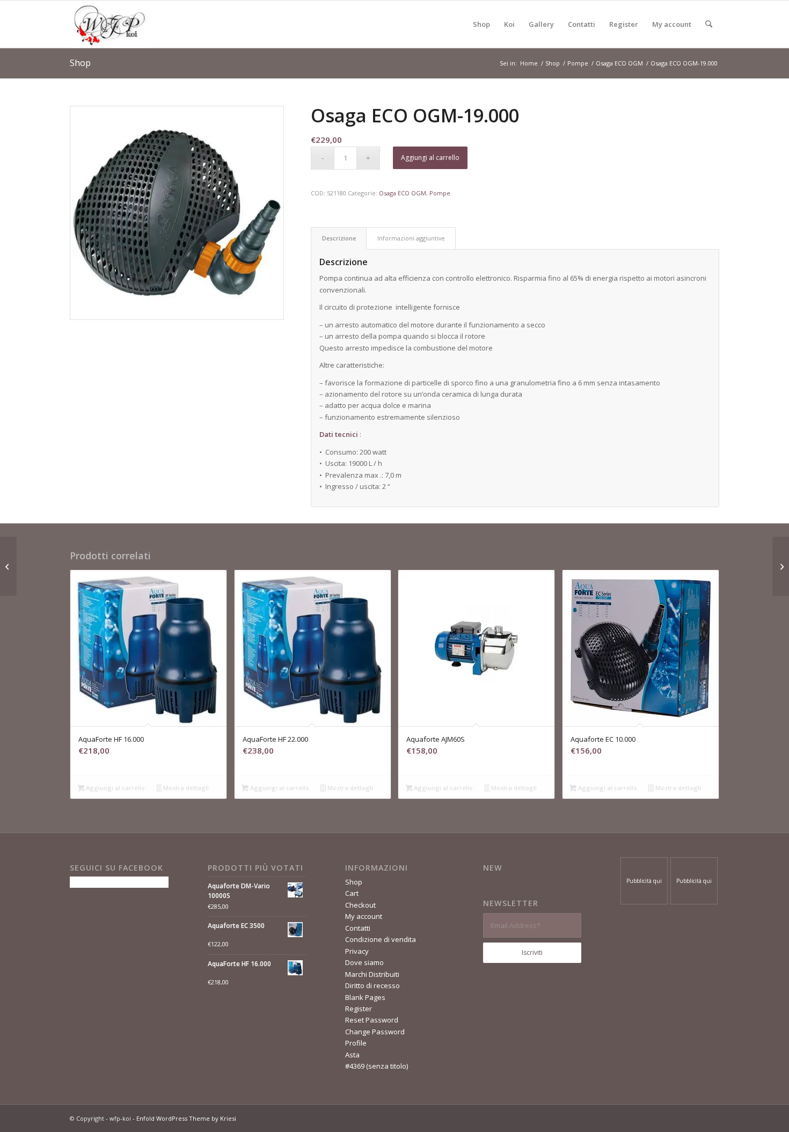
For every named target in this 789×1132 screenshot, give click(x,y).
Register (358, 1008)
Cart (352, 893)
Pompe (439, 193)
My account (363, 916)
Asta (352, 1055)
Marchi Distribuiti (372, 974)
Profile (356, 1043)
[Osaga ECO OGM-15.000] (8, 566)
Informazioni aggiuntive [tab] (411, 238)
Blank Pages (365, 997)
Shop (80, 63)
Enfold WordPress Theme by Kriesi (186, 1118)
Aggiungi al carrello (430, 157)
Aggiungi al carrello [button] (114, 788)
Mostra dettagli (185, 788)
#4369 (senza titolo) (376, 1066)
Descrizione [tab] (339, 238)
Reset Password (371, 1020)
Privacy (357, 951)
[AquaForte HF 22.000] (780, 566)
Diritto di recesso (372, 985)
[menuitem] (481, 24)
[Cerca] (708, 24)
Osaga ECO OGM (402, 193)
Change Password (375, 1031)
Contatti (357, 928)
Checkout (360, 905)
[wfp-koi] (110, 24)
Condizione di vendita (380, 939)
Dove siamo (364, 962)
